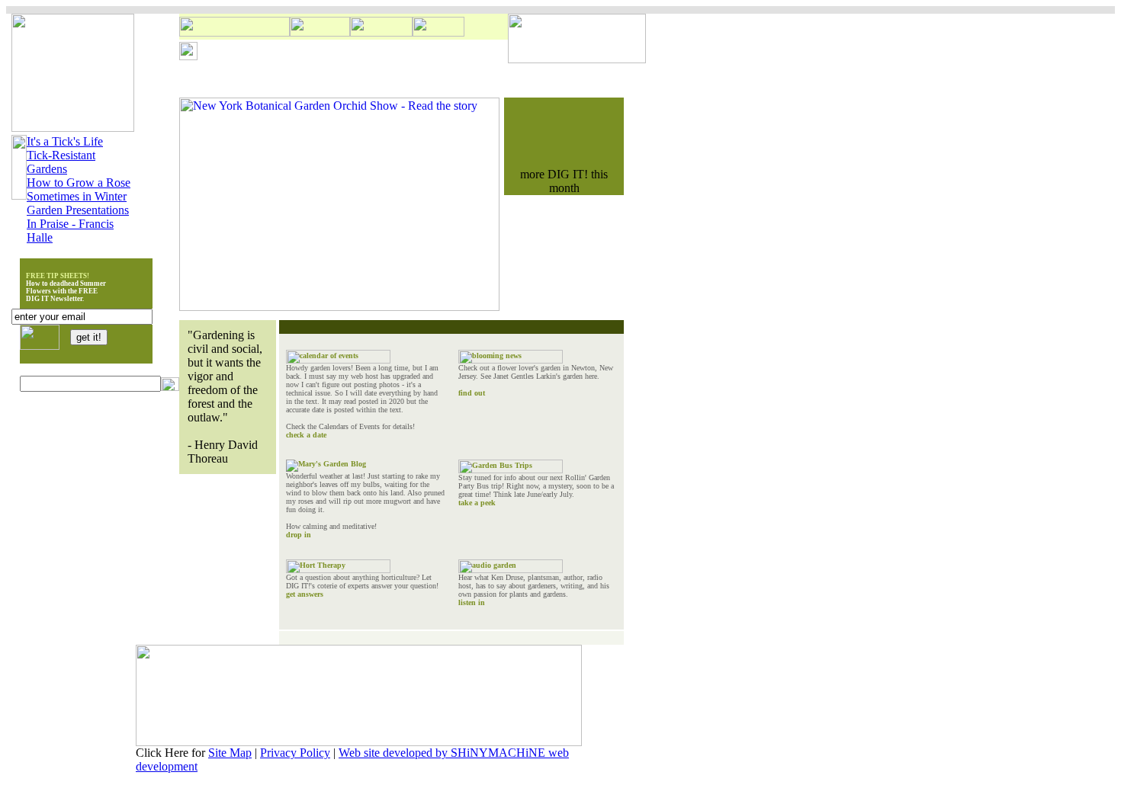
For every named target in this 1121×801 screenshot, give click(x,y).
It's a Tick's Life (65, 141)
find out (471, 393)
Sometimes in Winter (77, 196)
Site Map (230, 752)
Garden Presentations (78, 209)
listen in (471, 602)
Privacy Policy (295, 752)
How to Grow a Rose (78, 182)
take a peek (477, 502)
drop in (298, 534)
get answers (304, 594)
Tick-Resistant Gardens (61, 162)
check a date (306, 435)
